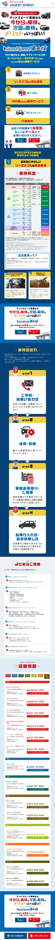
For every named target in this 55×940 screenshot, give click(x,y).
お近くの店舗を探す (21, 140)
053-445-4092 (36, 804)
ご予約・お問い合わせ (35, 140)
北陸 (34, 675)
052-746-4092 (36, 713)
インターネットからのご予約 (38, 693)
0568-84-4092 (36, 690)
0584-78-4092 (36, 767)
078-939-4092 (36, 852)
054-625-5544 (36, 815)
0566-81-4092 (36, 702)
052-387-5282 (36, 749)
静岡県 (27, 675)
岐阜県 (14, 675)
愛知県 (8, 675)
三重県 (21, 675)
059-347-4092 (36, 786)
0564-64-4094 (36, 726)
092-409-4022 (36, 870)
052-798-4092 (36, 738)
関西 (40, 675)
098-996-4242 (36, 881)
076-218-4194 (36, 834)
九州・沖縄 (47, 676)
